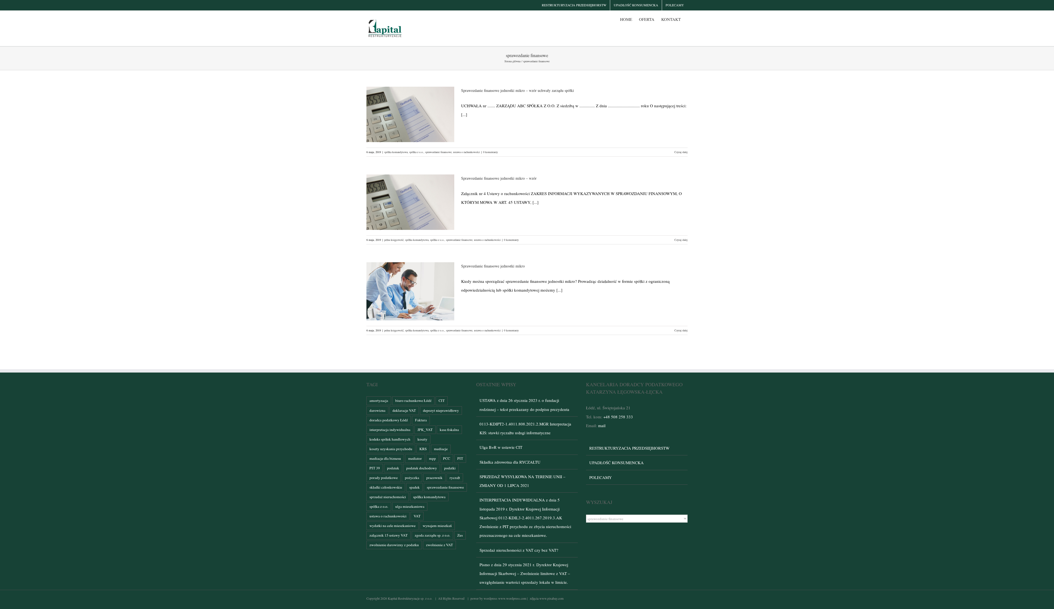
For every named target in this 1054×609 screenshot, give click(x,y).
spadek (414, 487)
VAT (417, 516)
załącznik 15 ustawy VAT (388, 535)
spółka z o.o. (416, 152)
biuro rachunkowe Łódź (413, 400)
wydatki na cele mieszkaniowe (392, 525)
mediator (415, 458)
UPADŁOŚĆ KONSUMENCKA (616, 462)
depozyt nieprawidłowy (441, 410)
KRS (423, 448)
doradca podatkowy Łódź (388, 420)
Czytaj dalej (681, 152)
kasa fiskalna (449, 429)
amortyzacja (378, 400)
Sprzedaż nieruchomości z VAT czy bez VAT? (519, 550)
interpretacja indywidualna (389, 429)
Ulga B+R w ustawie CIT (501, 447)
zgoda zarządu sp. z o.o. (432, 535)
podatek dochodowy (421, 468)
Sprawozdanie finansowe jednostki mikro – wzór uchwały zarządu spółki (517, 90)
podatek (393, 468)
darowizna (377, 410)
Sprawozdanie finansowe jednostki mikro (493, 266)
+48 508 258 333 (618, 416)
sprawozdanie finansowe (438, 152)
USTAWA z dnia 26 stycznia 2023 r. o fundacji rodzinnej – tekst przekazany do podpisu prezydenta (524, 404)
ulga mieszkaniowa (409, 506)
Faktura (421, 420)
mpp (432, 458)
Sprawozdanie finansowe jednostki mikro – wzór (499, 178)
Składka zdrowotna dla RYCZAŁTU (510, 462)
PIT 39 (374, 468)
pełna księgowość (393, 240)
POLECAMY (600, 477)
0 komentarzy (490, 152)
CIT (442, 400)
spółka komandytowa (396, 152)
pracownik (434, 477)
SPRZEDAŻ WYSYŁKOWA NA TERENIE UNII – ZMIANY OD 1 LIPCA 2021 (522, 481)
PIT (460, 458)
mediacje (441, 448)
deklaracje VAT (404, 410)
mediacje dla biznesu (385, 458)
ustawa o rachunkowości (466, 152)
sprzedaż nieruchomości (387, 496)
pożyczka (412, 477)
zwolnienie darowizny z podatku (394, 544)
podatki (450, 468)
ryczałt (455, 477)
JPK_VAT (425, 429)
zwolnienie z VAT (439, 544)
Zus (460, 535)
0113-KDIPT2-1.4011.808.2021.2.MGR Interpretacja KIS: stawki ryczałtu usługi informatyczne (525, 428)
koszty (422, 439)
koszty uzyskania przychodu (390, 448)
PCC (446, 458)
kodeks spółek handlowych (389, 439)
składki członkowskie (385, 487)
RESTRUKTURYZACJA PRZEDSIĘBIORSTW (629, 448)
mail (602, 425)
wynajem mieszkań (437, 525)
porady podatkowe (383, 477)
